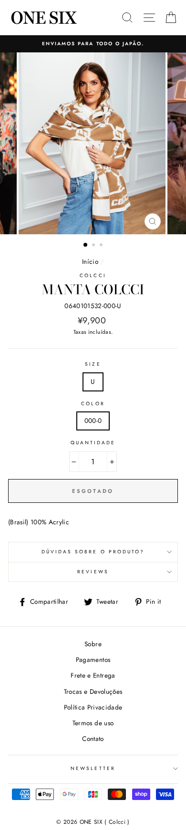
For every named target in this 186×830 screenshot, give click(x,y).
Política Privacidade (93, 707)
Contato (92, 738)
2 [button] (94, 245)
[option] (93, 44)
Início (90, 261)
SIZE (93, 364)
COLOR (92, 403)
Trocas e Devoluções (93, 691)
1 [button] (85, 245)
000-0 (93, 420)
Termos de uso (93, 723)
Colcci (93, 275)
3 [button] (102, 245)
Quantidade (93, 442)
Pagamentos (93, 659)
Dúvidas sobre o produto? (93, 551)
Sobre (93, 644)
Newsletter (93, 768)
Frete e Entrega (93, 675)
